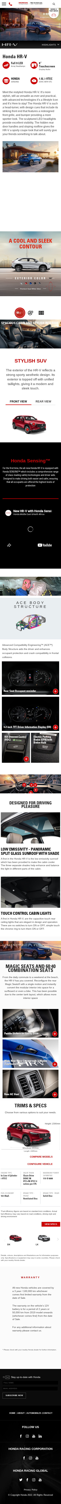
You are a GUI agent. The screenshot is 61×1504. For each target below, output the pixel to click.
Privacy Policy (30, 1490)
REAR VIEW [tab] (43, 401)
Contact (47, 1413)
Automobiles (33, 1413)
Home (12, 1413)
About (21, 1413)
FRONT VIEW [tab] (18, 401)
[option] (30, 497)
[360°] (51, 286)
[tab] (20, 313)
